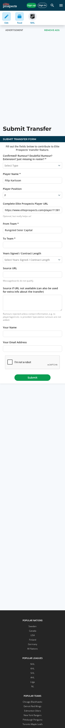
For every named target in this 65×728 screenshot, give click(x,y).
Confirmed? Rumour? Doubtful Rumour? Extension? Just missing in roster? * (27, 157)
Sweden (32, 626)
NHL (32, 664)
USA (33, 635)
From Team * (11, 223)
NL (32, 686)
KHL (32, 668)
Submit (32, 377)
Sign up (31, 5)
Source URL (10, 268)
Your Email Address (15, 342)
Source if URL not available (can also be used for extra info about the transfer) (30, 290)
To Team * (9, 238)
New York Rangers (33, 715)
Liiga (32, 681)
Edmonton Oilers (32, 710)
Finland (32, 639)
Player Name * (12, 174)
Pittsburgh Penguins (32, 719)
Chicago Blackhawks (32, 701)
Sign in (42, 5)
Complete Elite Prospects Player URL (25, 203)
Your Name (10, 327)
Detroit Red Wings (32, 706)
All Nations (32, 648)
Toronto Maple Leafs (33, 724)
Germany (32, 644)
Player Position (12, 188)
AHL (32, 677)
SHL (32, 673)
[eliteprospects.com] (10, 5)
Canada (32, 630)
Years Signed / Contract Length (22, 253)
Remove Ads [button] (52, 30)
